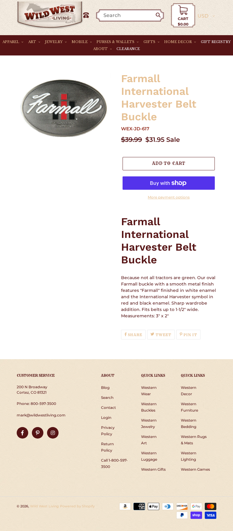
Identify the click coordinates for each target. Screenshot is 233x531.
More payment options (169, 197)
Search (107, 397)
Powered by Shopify (77, 506)
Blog (105, 387)
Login (106, 417)
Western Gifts (153, 469)
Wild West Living (44, 506)
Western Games (195, 469)
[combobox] (133, 15)
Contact (108, 407)
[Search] (159, 15)
